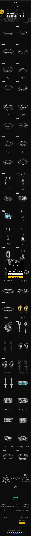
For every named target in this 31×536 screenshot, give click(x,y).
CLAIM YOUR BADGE (15, 277)
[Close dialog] (23, 257)
